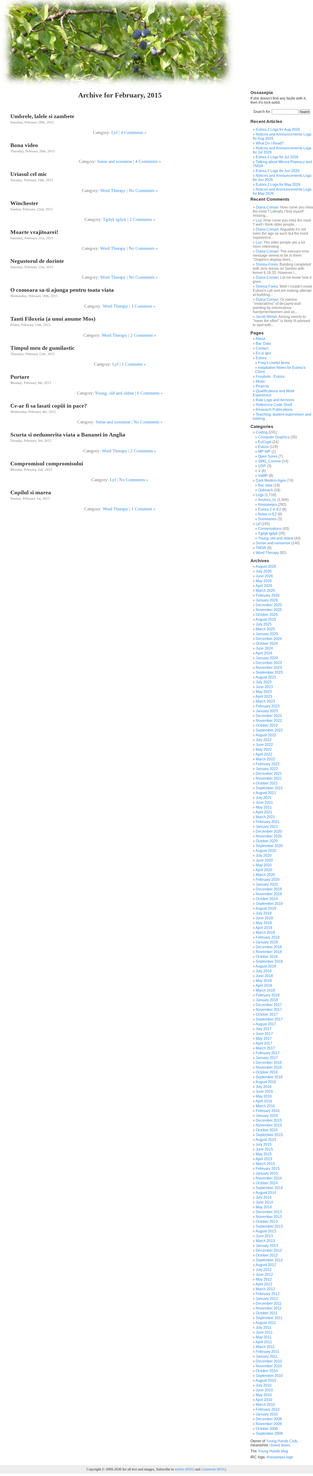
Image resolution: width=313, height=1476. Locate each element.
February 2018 (268, 995)
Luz (259, 220)
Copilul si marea (30, 492)
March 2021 (265, 817)
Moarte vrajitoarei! (34, 232)
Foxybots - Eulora (270, 376)
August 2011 (265, 1323)
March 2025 (265, 629)
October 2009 (267, 1429)
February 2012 (268, 1294)
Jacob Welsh (266, 317)
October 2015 (267, 1130)
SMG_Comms (269, 461)
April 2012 (263, 1284)
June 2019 (264, 918)
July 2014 (264, 1197)
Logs (260, 495)
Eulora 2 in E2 (269, 509)
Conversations (270, 529)
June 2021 (264, 802)
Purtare (19, 377)
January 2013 (267, 1246)
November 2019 (269, 894)
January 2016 (267, 1115)
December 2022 (269, 716)
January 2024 (267, 658)
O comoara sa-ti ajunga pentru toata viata (62, 290)
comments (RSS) (213, 1469)
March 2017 (265, 1048)
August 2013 (265, 1231)
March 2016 (265, 1106)
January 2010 (267, 1414)
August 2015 (265, 1140)
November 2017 (269, 1010)
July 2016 (264, 1087)
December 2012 (269, 1250)
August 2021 (265, 793)
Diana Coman (267, 207)
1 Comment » (143, 306)
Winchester (24, 203)
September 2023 (269, 672)
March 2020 (265, 875)
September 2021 (269, 788)
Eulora (261, 358)
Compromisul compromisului (46, 463)
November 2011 (269, 1308)
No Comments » (143, 190)
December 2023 (269, 663)
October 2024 (267, 643)
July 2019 (264, 913)
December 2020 (269, 831)
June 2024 (264, 648)
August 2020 (265, 851)
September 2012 (269, 1260)
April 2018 (263, 985)
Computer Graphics (274, 437)
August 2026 (265, 566)
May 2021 (264, 807)
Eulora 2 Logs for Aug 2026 (278, 129)
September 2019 (269, 904)
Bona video (24, 145)
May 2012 (264, 1279)
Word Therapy (113, 190)
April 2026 (263, 586)
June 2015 (264, 1149)
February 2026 (268, 595)
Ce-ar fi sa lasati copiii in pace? (48, 406)
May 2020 (264, 865)
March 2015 (265, 1164)
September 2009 (269, 1433)
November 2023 (269, 668)
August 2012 (265, 1265)
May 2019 (264, 923)
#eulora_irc (267, 500)
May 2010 (264, 1395)
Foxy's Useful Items (274, 363)
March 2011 (265, 1347)
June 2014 (264, 1202)
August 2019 (265, 908)
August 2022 (265, 735)
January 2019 (267, 942)
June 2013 (264, 1236)
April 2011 (263, 1342)
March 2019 (265, 932)
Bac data (265, 485)
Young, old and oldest (114, 393)
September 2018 (269, 961)
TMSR (261, 548)
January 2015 (267, 1173)
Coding (262, 432)
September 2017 (269, 1019)
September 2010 (269, 1376)
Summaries (267, 519)
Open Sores (267, 456)
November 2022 (269, 721)
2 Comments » (142, 219)
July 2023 (264, 682)
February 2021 (268, 822)
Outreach (265, 490)
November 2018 (269, 952)
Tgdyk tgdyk (114, 219)
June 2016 (264, 1091)
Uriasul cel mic (28, 174)
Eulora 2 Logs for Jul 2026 (277, 157)
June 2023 (264, 687)
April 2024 (263, 653)
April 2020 (263, 870)
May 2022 (264, 749)
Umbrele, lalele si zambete (42, 116)
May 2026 (264, 581)
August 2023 (265, 677)
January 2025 (267, 634)
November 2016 (269, 1067)
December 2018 (269, 947)
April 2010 (263, 1400)
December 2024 (269, 639)
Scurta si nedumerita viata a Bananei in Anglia (67, 434)
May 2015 (264, 1154)
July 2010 (264, 1385)
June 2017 (264, 1034)
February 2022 (268, 764)
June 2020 (264, 860)
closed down (279, 1445)
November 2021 (269, 778)
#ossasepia (267, 504)
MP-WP (264, 451)
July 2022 (264, 740)
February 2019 (268, 937)
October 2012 (267, 1255)
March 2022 (265, 759)
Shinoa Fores (267, 264)
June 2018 (264, 976)
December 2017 (269, 1005)
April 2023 (263, 696)
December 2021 (269, 774)
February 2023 (268, 706)
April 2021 (263, 812)
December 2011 (269, 1303)
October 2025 (267, 615)
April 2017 (263, 1043)
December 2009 (269, 1419)
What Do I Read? (270, 143)
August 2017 (265, 1024)
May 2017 (264, 1038)
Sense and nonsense (114, 161)
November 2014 (269, 1178)
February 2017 (268, 1053)
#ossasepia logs (279, 1457)
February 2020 (268, 879)
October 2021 (267, 783)
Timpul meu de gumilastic (42, 348)
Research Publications (274, 409)
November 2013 (269, 1217)
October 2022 (267, 725)
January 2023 (267, 711)
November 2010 (269, 1366)
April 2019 (263, 928)
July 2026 (264, 571)
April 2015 (263, 1159)
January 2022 (267, 769)
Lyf (114, 132)
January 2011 (267, 1356)
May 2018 (264, 981)
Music (260, 381)
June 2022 (264, 745)
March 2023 (265, 701)
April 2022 (263, 754)
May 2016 (264, 1096)
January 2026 (267, 600)
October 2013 (267, 1221)
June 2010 (264, 1390)
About (260, 339)
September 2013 (269, 1226)
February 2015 (268, 1168)
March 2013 (265, 1241)
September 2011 (269, 1318)
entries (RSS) (184, 1469)
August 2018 (265, 966)
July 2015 (264, 1144)
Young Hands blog (273, 1451)
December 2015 (269, 1120)
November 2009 (269, 1424)
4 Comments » (134, 132)
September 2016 (269, 1077)
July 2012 (264, 1270)
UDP (262, 466)
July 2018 (264, 971)
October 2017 (267, 1014)
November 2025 (269, 610)
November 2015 (269, 1125)
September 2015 (269, 1135)
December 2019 (269, 889)
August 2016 (265, 1082)
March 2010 (265, 1405)
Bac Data (263, 343)
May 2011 (264, 1337)
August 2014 (265, 1193)
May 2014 (264, 1207)
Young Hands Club (281, 1441)
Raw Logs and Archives (275, 400)
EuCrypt (264, 442)
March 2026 (265, 590)
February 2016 (268, 1111)
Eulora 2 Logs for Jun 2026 (277, 171)
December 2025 (269, 605)
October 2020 (267, 841)
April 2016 (263, 1101)
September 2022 (269, 730)
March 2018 (265, 990)
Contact (262, 348)
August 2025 (265, 619)
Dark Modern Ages (271, 480)
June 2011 (264, 1332)
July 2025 (264, 624)
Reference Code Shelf (274, 405)
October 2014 (267, 1183)
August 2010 (265, 1380)
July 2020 (264, 855)
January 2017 (267, 1058)
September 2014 (269, 1188)
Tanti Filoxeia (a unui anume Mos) (52, 319)
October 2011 (266, 1313)
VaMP (263, 476)
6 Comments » (150, 393)
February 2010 (268, 1409)
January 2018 (267, 1000)
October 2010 (267, 1371)
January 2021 (267, 826)
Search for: (262, 112)
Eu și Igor (263, 353)
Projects (262, 386)
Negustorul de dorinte (37, 261)
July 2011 (263, 1327)
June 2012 (264, 1274)
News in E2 (267, 514)
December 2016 (269, 1063)
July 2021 (264, 798)
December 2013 (269, 1212)
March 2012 (265, 1289)
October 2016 (267, 1072)
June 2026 (264, 576)
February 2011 (267, 1352)
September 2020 (269, 846)
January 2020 (267, 884)
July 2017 (264, 1029)
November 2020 (269, 836)
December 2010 (269, 1361)
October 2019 (267, 899)
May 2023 (264, 692)
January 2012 (267, 1299)
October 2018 (267, 957)
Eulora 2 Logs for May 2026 (278, 184)
